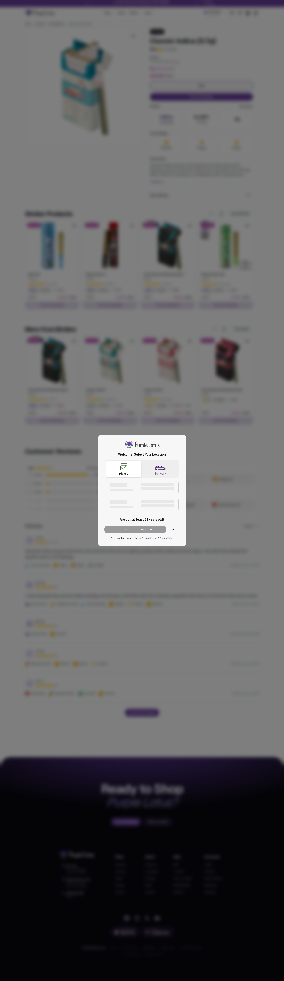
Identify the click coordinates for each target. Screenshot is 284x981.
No (174, 529)
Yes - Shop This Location (135, 529)
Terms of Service (150, 538)
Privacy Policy (166, 538)
